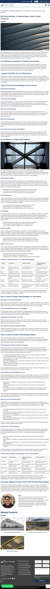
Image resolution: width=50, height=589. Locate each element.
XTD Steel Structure (38, 311)
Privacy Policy (37, 577)
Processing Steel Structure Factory (12, 532)
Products (6, 10)
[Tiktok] (14, 578)
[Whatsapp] (8, 578)
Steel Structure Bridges (12, 551)
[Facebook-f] (10, 578)
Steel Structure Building (14, 10)
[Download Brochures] (31, 1)
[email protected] (5, 581)
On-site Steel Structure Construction (37, 532)
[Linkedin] (12, 578)
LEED (18, 225)
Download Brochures (26, 1)
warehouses (21, 412)
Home (2, 10)
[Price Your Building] (41, 1)
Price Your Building (45, 1)
